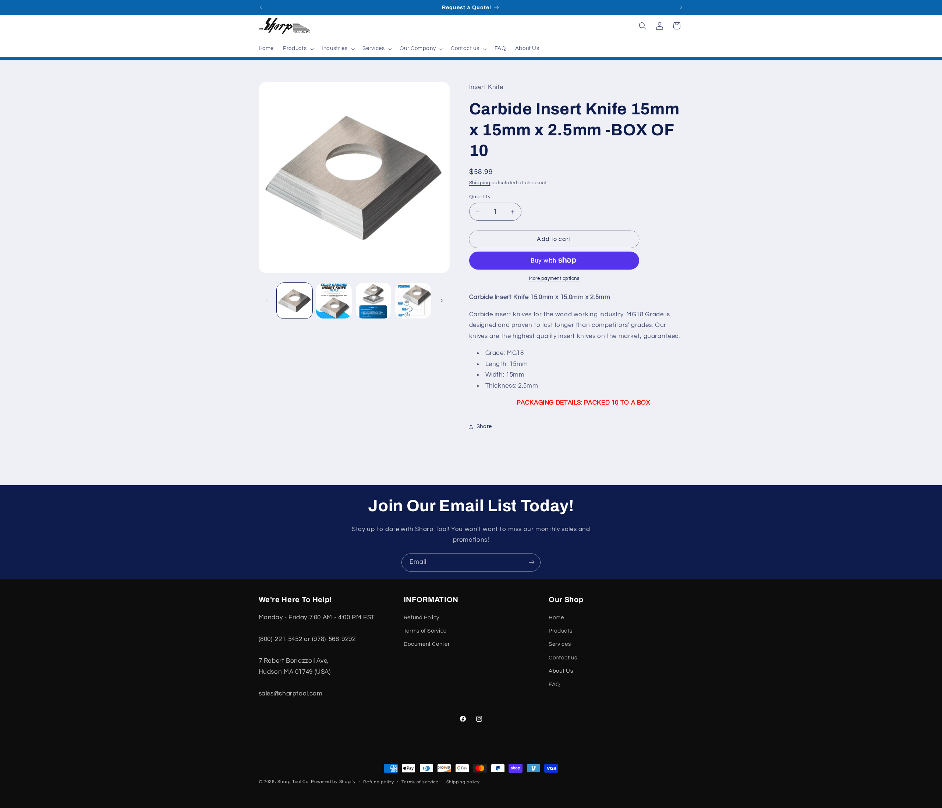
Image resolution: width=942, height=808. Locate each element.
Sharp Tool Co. (293, 782)
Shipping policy (463, 782)
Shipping (480, 183)
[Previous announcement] (261, 7)
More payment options (554, 278)
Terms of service (420, 782)
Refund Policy (421, 617)
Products (560, 631)
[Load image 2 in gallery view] (334, 300)
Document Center (427, 644)
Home (556, 617)
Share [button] (484, 426)
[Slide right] (441, 300)
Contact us (563, 658)
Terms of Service (425, 631)
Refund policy (378, 782)
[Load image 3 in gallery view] (374, 300)
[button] (298, 49)
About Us (561, 671)
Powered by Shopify (333, 782)
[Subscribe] (531, 563)
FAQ (554, 684)
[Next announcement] (681, 7)
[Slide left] (267, 300)
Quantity (480, 196)
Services (560, 644)
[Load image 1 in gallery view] (294, 300)
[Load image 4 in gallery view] (413, 300)
